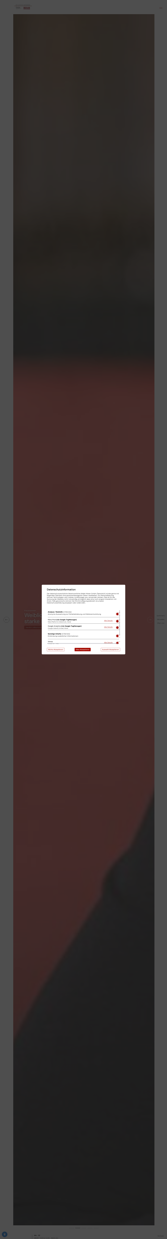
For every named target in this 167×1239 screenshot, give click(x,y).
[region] (83, 627)
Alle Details (108, 621)
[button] (117, 614)
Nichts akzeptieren (55, 649)
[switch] (117, 613)
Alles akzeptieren (82, 649)
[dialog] (83, 619)
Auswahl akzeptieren (110, 649)
